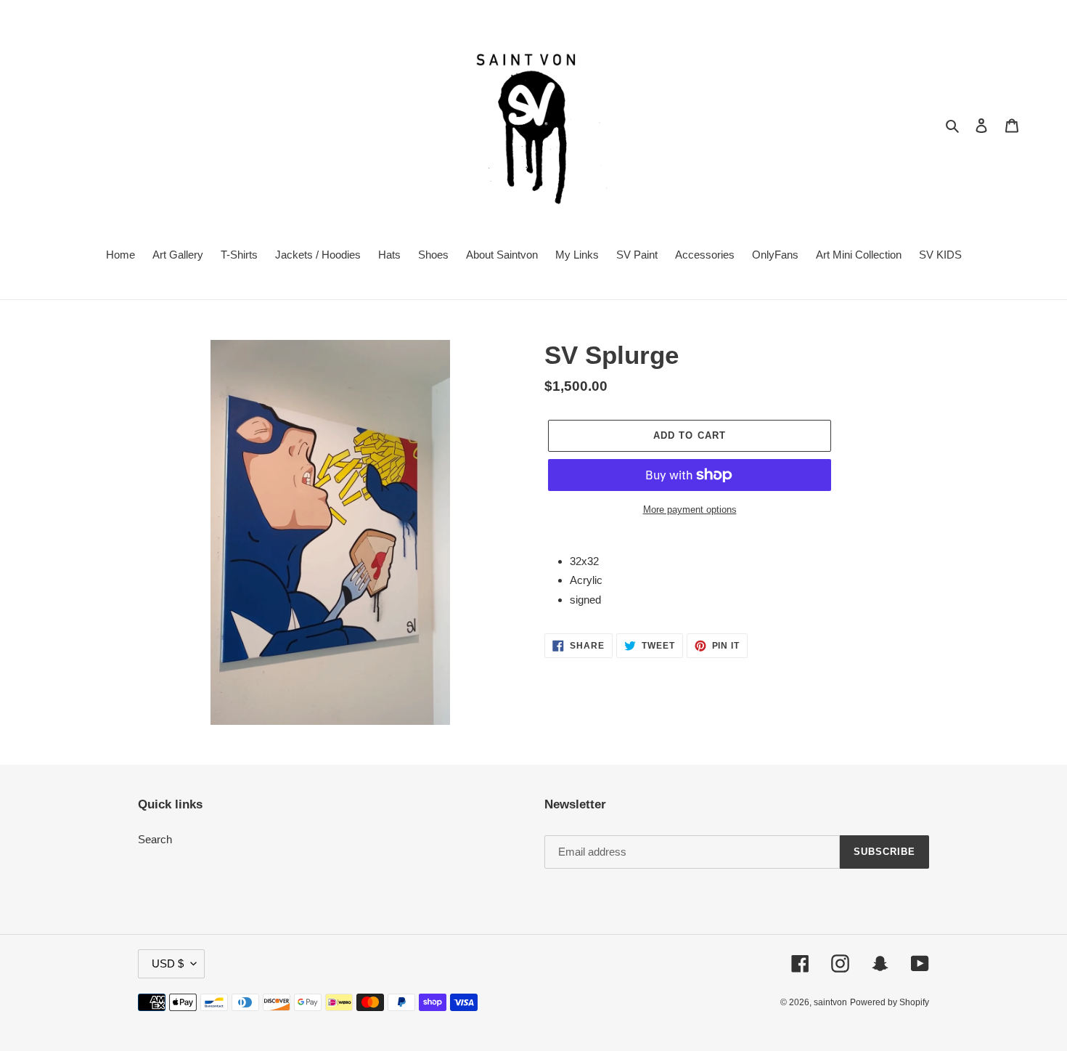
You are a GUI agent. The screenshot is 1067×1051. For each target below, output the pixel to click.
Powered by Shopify (889, 1002)
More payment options (690, 509)
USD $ (168, 963)
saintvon (830, 1002)
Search (155, 839)
